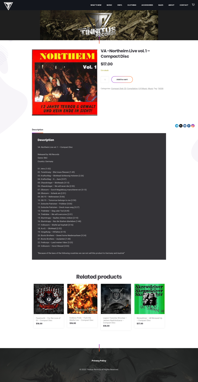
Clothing (131, 5)
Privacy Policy (99, 360)
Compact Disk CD (118, 88)
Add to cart (122, 79)
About (171, 5)
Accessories (147, 5)
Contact (184, 5)
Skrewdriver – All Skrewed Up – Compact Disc (149, 319)
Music (109, 5)
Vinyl (119, 5)
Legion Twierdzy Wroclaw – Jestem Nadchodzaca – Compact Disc (115, 320)
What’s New (96, 5)
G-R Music (142, 88)
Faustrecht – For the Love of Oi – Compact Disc (48, 319)
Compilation (132, 88)
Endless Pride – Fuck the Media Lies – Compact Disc (81, 319)
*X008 (160, 88)
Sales (160, 5)
